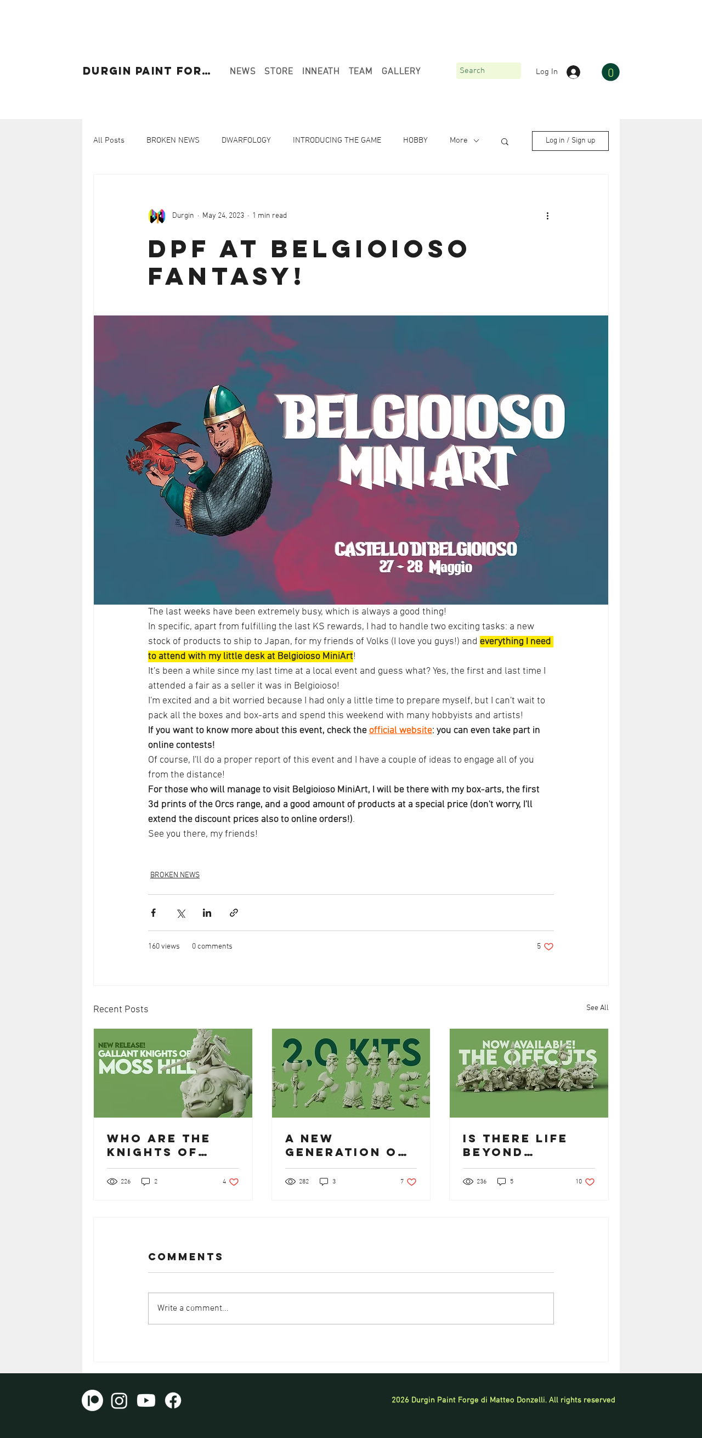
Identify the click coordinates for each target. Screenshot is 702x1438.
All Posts (108, 140)
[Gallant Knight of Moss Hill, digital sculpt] (173, 1073)
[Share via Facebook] (153, 912)
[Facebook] (173, 1400)
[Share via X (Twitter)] (180, 912)
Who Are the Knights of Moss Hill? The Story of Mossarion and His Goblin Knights (170, 1145)
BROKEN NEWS (173, 140)
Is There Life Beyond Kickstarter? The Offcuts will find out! (522, 1145)
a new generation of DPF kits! (345, 1145)
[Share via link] (234, 912)
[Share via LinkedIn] (207, 912)
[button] (611, 72)
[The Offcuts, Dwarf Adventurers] (529, 1073)
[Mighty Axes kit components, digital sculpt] (351, 1073)
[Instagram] (119, 1400)
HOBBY (415, 140)
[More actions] (547, 216)
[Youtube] (146, 1400)
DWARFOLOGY (246, 140)
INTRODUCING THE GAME (337, 140)
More (459, 140)
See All (597, 1008)
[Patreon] (92, 1400)
